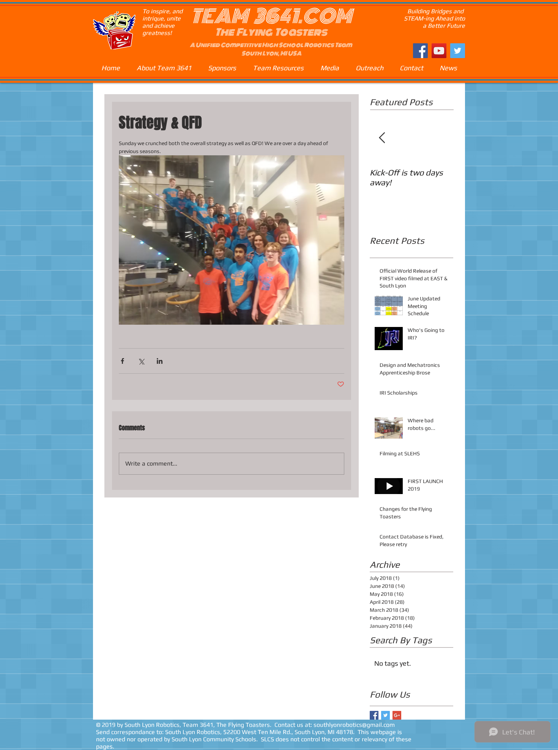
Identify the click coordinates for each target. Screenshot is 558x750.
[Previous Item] (381, 138)
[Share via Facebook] (122, 361)
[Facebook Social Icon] (420, 50)
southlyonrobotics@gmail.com (354, 724)
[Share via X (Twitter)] (141, 361)
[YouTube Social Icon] (439, 50)
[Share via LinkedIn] (159, 361)
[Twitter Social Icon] (457, 50)
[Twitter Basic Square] (385, 715)
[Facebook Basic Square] (374, 715)
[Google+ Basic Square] (396, 715)
